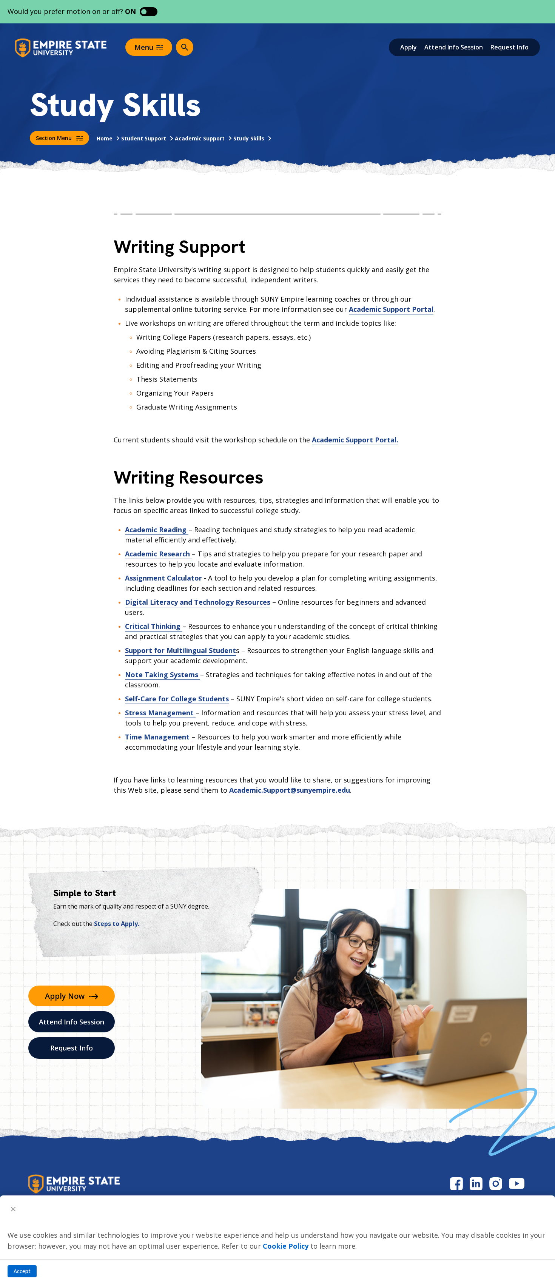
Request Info (509, 47)
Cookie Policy (285, 1246)
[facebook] (456, 1183)
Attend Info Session (453, 47)
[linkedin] (476, 1183)
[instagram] (495, 1183)
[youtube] (516, 1183)
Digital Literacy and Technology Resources (197, 602)
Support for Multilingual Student (180, 650)
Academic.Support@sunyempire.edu (289, 790)
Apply (408, 47)
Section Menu (54, 138)
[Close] (13, 1208)
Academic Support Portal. (355, 439)
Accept (22, 1271)
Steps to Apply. (116, 924)
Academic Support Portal (391, 309)
